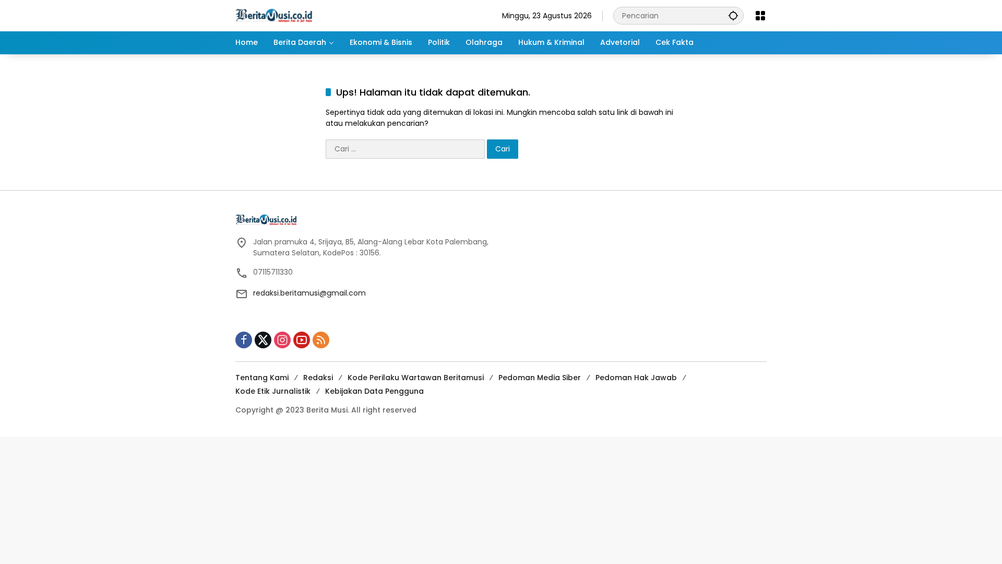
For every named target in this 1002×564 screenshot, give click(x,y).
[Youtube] (301, 340)
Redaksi (318, 377)
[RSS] (321, 340)
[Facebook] (243, 340)
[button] (733, 15)
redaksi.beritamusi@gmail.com (309, 293)
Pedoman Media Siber (539, 377)
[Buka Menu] (760, 15)
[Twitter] (263, 340)
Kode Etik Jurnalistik (273, 391)
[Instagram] (282, 340)
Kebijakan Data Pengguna (374, 391)
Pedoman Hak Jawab (636, 377)
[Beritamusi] (274, 15)
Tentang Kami (262, 377)
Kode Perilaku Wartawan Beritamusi (416, 377)
